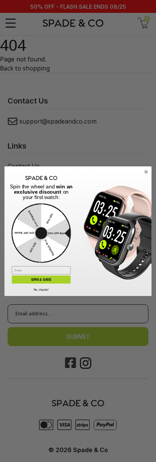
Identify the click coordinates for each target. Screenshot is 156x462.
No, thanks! (41, 289)
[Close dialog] (146, 171)
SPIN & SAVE (41, 279)
